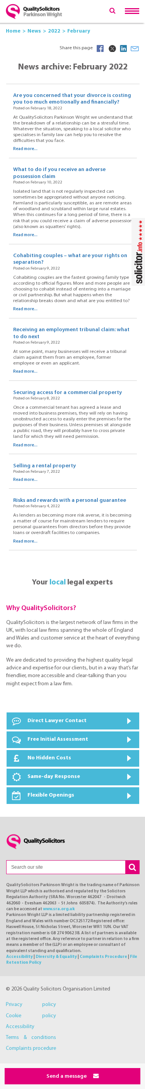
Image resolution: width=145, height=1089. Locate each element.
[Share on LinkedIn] (123, 48)
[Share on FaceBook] (100, 48)
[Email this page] (135, 48)
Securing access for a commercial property (67, 393)
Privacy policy (31, 1005)
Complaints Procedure (103, 957)
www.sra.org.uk (59, 909)
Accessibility (19, 957)
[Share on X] (111, 48)
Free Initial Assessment (57, 739)
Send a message (67, 1076)
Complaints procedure (31, 1048)
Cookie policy (31, 1016)
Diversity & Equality (56, 957)
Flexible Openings (50, 795)
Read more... (25, 149)
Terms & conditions (31, 1038)
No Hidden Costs (49, 758)
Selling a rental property (44, 466)
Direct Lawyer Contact (57, 721)
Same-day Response (53, 777)
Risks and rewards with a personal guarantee (69, 500)
